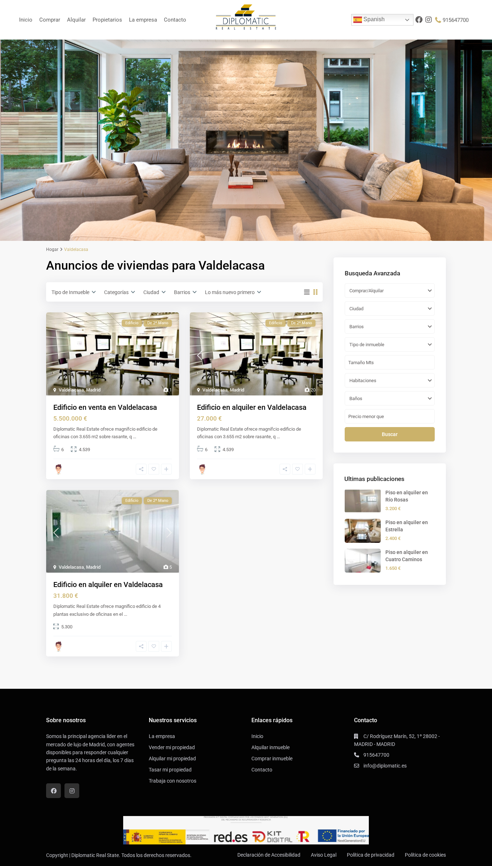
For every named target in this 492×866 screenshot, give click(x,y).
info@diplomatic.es (385, 766)
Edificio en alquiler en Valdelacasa (252, 407)
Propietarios (107, 20)
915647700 (456, 20)
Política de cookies (425, 855)
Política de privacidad (370, 855)
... (134, 436)
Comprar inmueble (271, 758)
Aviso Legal (323, 855)
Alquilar (76, 20)
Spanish (373, 19)
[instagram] (429, 19)
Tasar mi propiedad (170, 770)
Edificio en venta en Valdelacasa (105, 407)
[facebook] (418, 19)
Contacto (175, 20)
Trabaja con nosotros (172, 781)
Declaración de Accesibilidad (268, 855)
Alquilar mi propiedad (172, 758)
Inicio (25, 20)
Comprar (49, 20)
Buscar (390, 434)
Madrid (93, 390)
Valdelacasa (71, 390)
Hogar (52, 249)
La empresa (143, 20)
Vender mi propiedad (172, 747)
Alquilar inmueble (270, 747)
